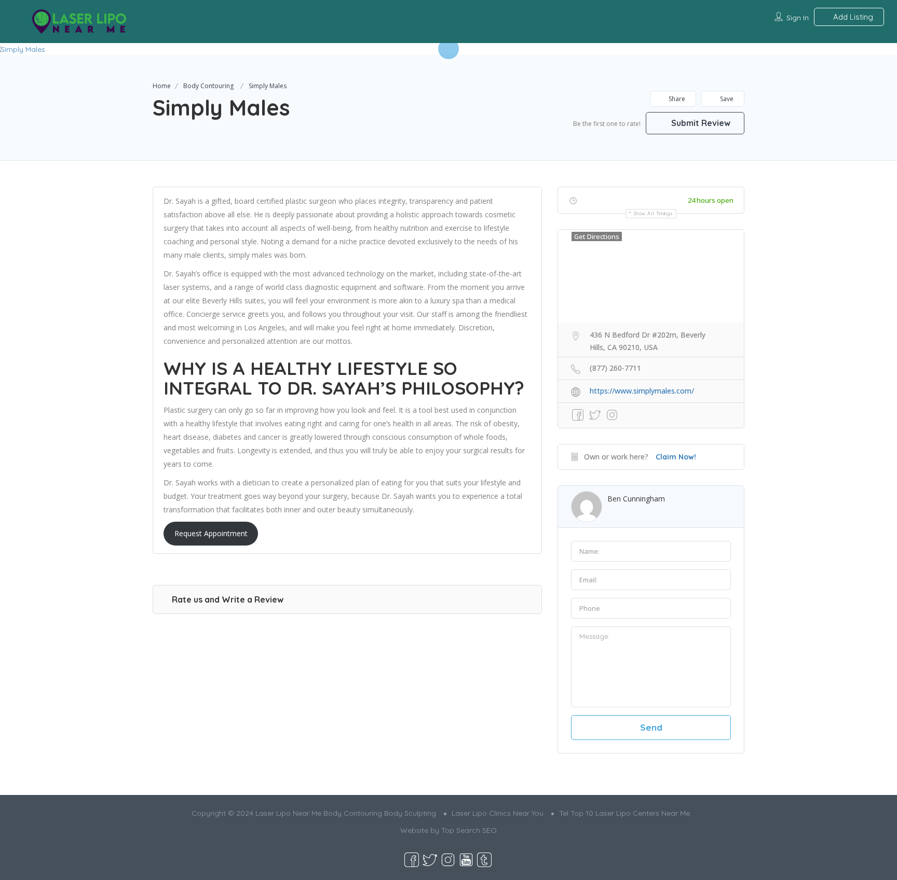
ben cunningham (636, 499)
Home (162, 85)
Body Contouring (208, 85)
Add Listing (852, 17)
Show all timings (653, 213)
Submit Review (699, 123)
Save (725, 98)
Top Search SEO (469, 830)
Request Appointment (211, 533)
